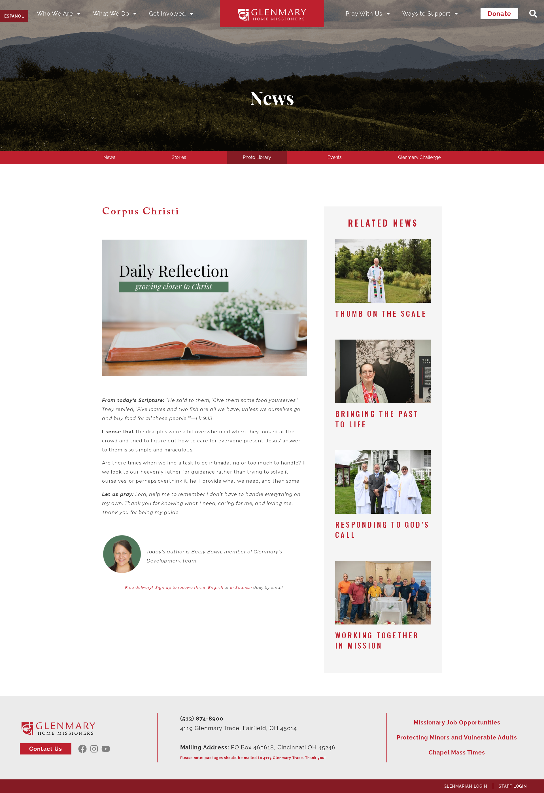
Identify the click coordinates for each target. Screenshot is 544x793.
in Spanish (241, 587)
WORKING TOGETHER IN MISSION (377, 640)
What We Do (111, 13)
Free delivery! (139, 587)
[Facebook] (82, 749)
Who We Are (55, 13)
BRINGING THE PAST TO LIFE (377, 418)
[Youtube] (105, 749)
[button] (533, 14)
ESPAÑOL (14, 16)
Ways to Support (426, 13)
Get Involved (167, 13)
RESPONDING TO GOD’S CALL (382, 529)
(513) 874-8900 (201, 718)
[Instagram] (94, 749)
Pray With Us (364, 13)
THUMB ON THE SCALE (381, 313)
